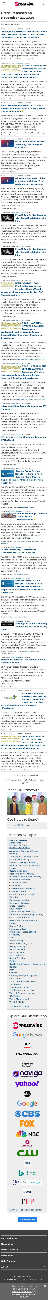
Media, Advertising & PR (25, 59)
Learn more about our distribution (25, 1210)
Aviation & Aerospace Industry (24, 862)
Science (13, 973)
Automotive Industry (19, 859)
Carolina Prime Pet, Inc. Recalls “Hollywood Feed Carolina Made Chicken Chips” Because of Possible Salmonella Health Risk (22, 477)
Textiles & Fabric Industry (21, 990)
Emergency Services (19, 903)
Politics (13, 961)
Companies (14, 885)
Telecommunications (19, 987)
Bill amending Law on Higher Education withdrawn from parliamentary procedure (30, 181)
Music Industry (16, 955)
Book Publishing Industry (21, 874)
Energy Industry (17, 906)
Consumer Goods (22, 99)
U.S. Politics (15, 996)
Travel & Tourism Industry (21, 993)
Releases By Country (19, 845)
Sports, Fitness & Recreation (23, 981)
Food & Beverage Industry (25, 507)
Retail (12, 970)
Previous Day (14, 780)
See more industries (19, 1006)
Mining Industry (17, 949)
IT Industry (14, 935)
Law (30, 99)
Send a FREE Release (19, 825)
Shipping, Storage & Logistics (23, 975)
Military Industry (17, 946)
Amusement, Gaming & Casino (24, 856)
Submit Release (27, 1219)
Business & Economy (8, 135)
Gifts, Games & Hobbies (20, 917)
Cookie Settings (23, 1283)
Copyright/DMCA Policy (14, 1280)
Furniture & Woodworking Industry (26, 914)
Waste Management (19, 999)
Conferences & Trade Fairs (22, 888)
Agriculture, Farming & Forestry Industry (30, 133)
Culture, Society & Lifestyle (26, 651)
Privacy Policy (35, 1280)
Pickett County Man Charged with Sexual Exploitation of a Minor (30, 218)
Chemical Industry (18, 882)
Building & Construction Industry (25, 877)
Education (14, 897)
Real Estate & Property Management (27, 964)
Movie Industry (16, 952)
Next (32, 775)
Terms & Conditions (22, 1276)
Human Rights (16, 926)
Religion (13, 967)
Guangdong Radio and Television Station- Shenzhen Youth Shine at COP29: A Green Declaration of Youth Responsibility (24, 34)
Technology (15, 984)
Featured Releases (18, 840)
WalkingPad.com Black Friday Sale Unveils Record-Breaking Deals (24, 626)
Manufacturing (16, 940)
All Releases (15, 843)
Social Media (15, 978)
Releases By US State (19, 847)
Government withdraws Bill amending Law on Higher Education (29, 144)
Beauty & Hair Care (18, 871)
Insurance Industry (18, 929)
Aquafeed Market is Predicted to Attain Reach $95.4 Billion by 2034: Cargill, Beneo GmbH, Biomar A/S (23, 108)
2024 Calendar (30, 780)
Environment (15, 909)
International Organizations (22, 932)
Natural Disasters (23, 574)
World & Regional (17, 1002)
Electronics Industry (19, 900)
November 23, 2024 (17, 29)
